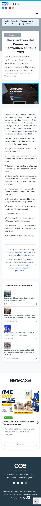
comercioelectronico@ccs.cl (21, 478)
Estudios (15, 21)
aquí (33, 236)
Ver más (20, 444)
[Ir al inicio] (6, 4)
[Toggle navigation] (37, 14)
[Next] (37, 422)
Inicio (6, 21)
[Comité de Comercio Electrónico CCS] (20, 467)
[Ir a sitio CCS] (16, 4)
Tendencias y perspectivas (26, 22)
